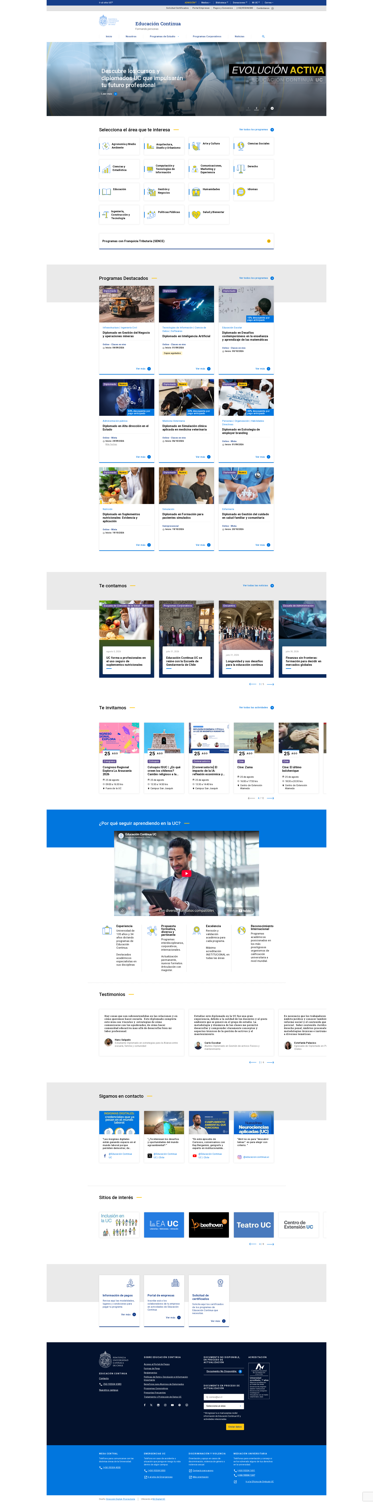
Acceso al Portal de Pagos (157, 1364)
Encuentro (229, 605)
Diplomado (110, 291)
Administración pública (115, 421)
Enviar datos (235, 1426)
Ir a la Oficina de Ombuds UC (260, 1481)
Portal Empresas (201, 8)
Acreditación (257, 1357)
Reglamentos (150, 1373)
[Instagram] (165, 1405)
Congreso (109, 761)
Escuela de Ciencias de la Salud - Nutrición (128, 605)
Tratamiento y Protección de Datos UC (163, 1397)
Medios (206, 2)
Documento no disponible (224, 1371)
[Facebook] (144, 1405)
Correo (269, 2)
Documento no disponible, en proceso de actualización (222, 1360)
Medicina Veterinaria (173, 421)
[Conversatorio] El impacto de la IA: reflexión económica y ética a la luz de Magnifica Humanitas (207, 770)
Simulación (168, 509)
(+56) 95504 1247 (246, 1475)
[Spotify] (179, 1405)
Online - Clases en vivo (114, 344)
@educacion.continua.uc (256, 1157)
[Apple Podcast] (186, 1405)
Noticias (239, 36)
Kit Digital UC (159, 1499)
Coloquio (154, 761)
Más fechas (111, 444)
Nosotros (131, 36)
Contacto (104, 1378)
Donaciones (239, 2)
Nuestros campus (108, 1390)
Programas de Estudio (164, 36)
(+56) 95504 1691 (246, 1470)
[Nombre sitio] (121, 1225)
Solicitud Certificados (177, 8)
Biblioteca (221, 2)
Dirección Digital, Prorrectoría (120, 1499)
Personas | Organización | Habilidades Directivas (243, 423)
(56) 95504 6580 (112, 1384)
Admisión (190, 2)
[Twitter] (151, 1405)
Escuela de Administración (298, 605)
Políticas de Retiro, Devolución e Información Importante (166, 1378)
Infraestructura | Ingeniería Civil (120, 327)
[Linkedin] (158, 1405)
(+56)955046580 (244, 8)
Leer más (109, 93)
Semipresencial (170, 526)
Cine (241, 761)
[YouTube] (172, 1405)
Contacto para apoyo (203, 1470)
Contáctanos (263, 8)
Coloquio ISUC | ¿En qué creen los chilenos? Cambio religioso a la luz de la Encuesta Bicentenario (164, 770)
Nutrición (107, 509)
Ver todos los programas (256, 129)
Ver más (143, 368)
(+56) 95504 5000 (156, 1470)
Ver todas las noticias (258, 585)
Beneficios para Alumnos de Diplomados (164, 1384)
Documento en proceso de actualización (222, 1386)
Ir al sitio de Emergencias (160, 1477)
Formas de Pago (152, 1368)
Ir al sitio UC (105, 2)
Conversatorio (202, 761)
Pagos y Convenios (223, 8)
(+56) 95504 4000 (112, 1467)
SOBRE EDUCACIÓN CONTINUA (162, 1357)
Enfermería (228, 509)
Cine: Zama (245, 767)
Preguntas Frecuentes (155, 1392)
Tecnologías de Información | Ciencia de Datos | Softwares (184, 329)
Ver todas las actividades (256, 707)
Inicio (109, 36)
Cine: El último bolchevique (292, 768)
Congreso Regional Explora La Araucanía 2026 (117, 770)
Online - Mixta (110, 438)
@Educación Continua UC (120, 1156)
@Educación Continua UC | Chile (165, 1156)
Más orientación (201, 1477)
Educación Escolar (232, 327)
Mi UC (255, 2)
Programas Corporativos (207, 36)
